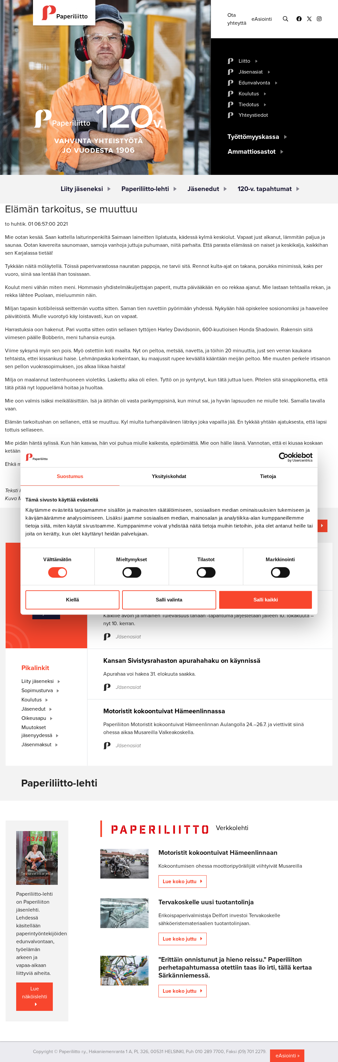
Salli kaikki (266, 599)
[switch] (131, 572)
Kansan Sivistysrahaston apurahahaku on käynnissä (181, 661)
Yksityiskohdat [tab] (169, 476)
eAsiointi (262, 19)
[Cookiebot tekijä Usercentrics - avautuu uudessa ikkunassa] (284, 457)
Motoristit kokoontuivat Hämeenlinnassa (164, 711)
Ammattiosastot (252, 152)
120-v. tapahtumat (265, 189)
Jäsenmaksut (37, 744)
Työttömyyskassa (253, 137)
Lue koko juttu (180, 881)
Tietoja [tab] (268, 476)
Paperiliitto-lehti (145, 189)
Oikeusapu (34, 718)
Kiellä (72, 599)
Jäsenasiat (251, 72)
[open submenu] (256, 61)
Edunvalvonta (254, 83)
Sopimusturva (37, 690)
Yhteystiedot (253, 115)
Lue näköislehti (34, 992)
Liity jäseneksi (82, 189)
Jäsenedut (203, 189)
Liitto (244, 61)
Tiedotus (249, 104)
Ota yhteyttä (236, 19)
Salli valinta (169, 599)
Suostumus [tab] (70, 476)
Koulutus (249, 93)
